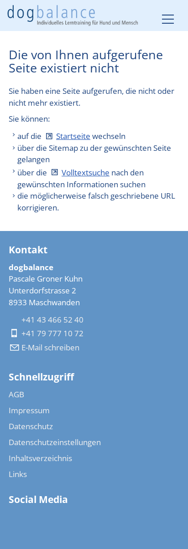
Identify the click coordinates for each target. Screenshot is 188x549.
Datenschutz (31, 426)
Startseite (73, 136)
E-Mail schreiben (50, 347)
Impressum (29, 410)
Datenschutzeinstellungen (55, 442)
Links (18, 474)
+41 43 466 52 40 (52, 319)
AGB (16, 394)
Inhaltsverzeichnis (40, 458)
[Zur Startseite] (72, 15)
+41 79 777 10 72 (52, 333)
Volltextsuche (86, 172)
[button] (168, 19)
